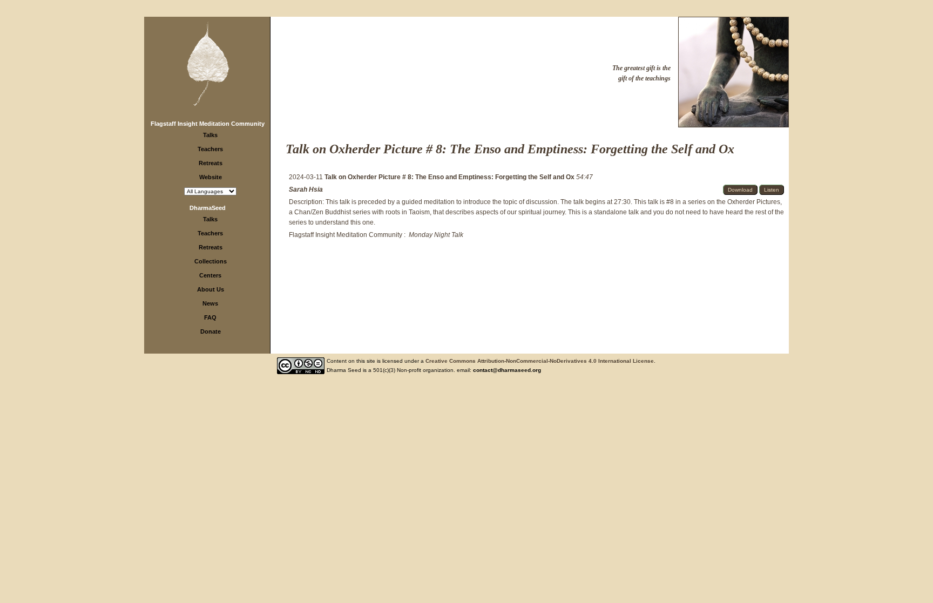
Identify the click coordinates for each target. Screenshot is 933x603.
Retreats (210, 163)
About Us (210, 289)
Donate (210, 331)
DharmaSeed (208, 208)
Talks (210, 135)
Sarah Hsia (306, 189)
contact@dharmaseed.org (507, 370)
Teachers (210, 149)
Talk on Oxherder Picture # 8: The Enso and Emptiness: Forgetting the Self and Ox (450, 177)
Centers (210, 275)
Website (210, 177)
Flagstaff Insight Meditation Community (208, 123)
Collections (210, 261)
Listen (771, 190)
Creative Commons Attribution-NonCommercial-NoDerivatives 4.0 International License (539, 361)
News (210, 303)
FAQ (210, 317)
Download (740, 190)
